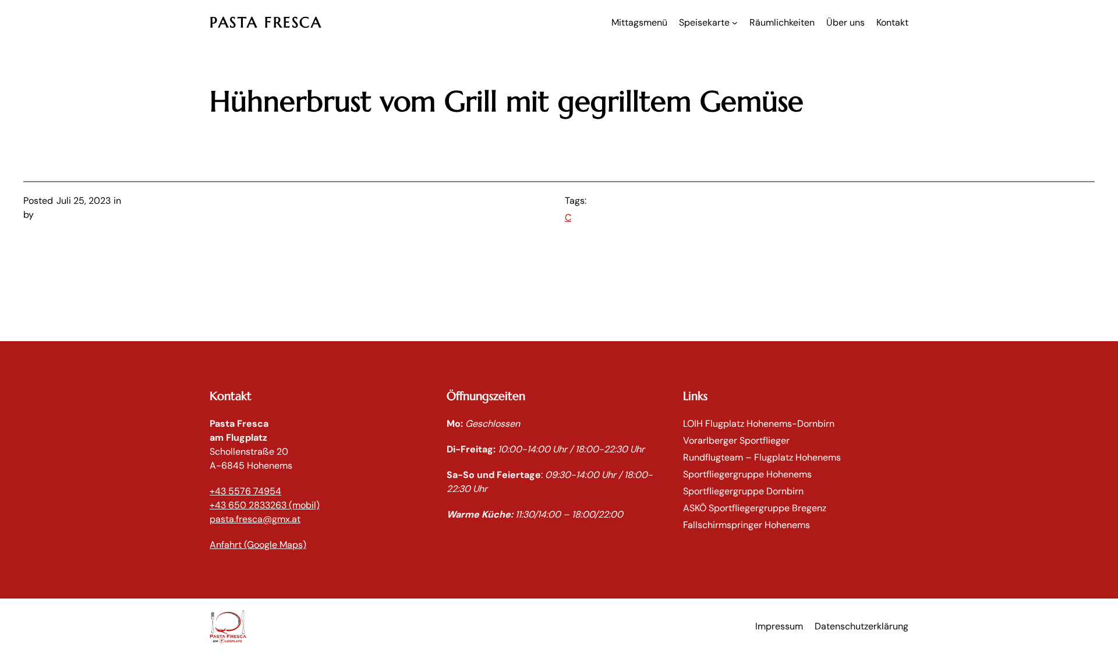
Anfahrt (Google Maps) (258, 545)
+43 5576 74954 (245, 491)
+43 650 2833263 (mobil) (265, 505)
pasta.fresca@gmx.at (255, 519)
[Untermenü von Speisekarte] (735, 23)
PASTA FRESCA (266, 22)
